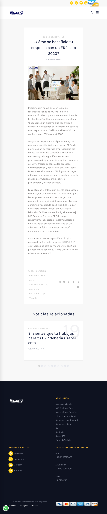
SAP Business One (38, 284)
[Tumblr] (73, 282)
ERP (43, 275)
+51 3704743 (61, 480)
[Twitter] (64, 282)
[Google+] (69, 282)
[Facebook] (60, 282)
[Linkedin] (78, 282)
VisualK (33, 298)
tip (43, 293)
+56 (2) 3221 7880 (63, 457)
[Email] (78, 287)
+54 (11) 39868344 (63, 468)
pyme (32, 280)
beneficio (41, 270)
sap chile (34, 289)
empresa (34, 275)
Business (48, 37)
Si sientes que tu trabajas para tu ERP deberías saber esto (52, 338)
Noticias (59, 37)
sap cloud (34, 293)
